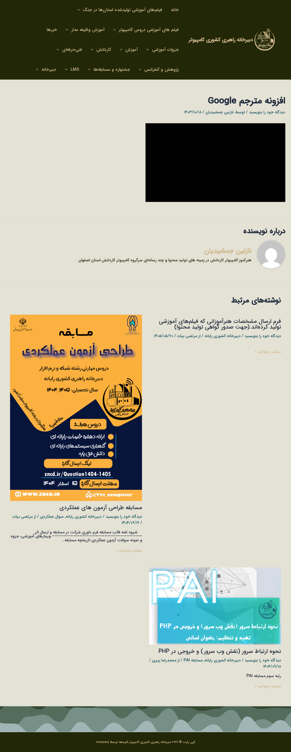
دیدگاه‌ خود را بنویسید (267, 112)
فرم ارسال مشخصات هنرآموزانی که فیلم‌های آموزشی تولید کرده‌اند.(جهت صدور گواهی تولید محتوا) (220, 324)
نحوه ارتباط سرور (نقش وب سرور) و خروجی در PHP (220, 651)
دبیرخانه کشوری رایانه (223, 336)
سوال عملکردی (52, 516)
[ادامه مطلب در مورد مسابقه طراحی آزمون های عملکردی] (76, 407)
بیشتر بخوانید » (268, 352)
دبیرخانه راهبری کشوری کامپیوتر (221, 40)
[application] (80, 10)
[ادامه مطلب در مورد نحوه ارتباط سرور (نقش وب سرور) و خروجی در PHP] (215, 606)
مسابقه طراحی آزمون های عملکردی (100, 507)
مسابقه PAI (193, 660)
